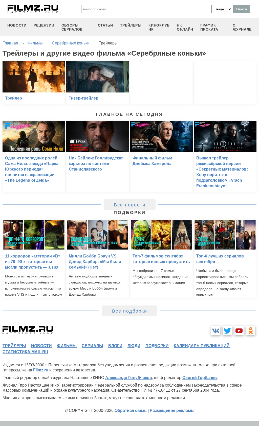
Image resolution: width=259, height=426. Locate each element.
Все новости (129, 204)
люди (133, 346)
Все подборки (129, 311)
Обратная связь (131, 410)
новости (17, 25)
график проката (209, 27)
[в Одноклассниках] (250, 330)
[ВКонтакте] (215, 330)
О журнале (242, 27)
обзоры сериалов (72, 27)
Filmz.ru (40, 370)
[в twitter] (227, 330)
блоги (115, 346)
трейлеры (131, 25)
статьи (105, 25)
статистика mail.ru (25, 352)
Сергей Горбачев (199, 377)
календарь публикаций (202, 346)
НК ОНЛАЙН (185, 27)
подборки (157, 346)
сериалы (92, 346)
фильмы (67, 346)
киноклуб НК (159, 27)
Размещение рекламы (172, 410)
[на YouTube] (239, 330)
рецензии (44, 25)
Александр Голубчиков (128, 377)
